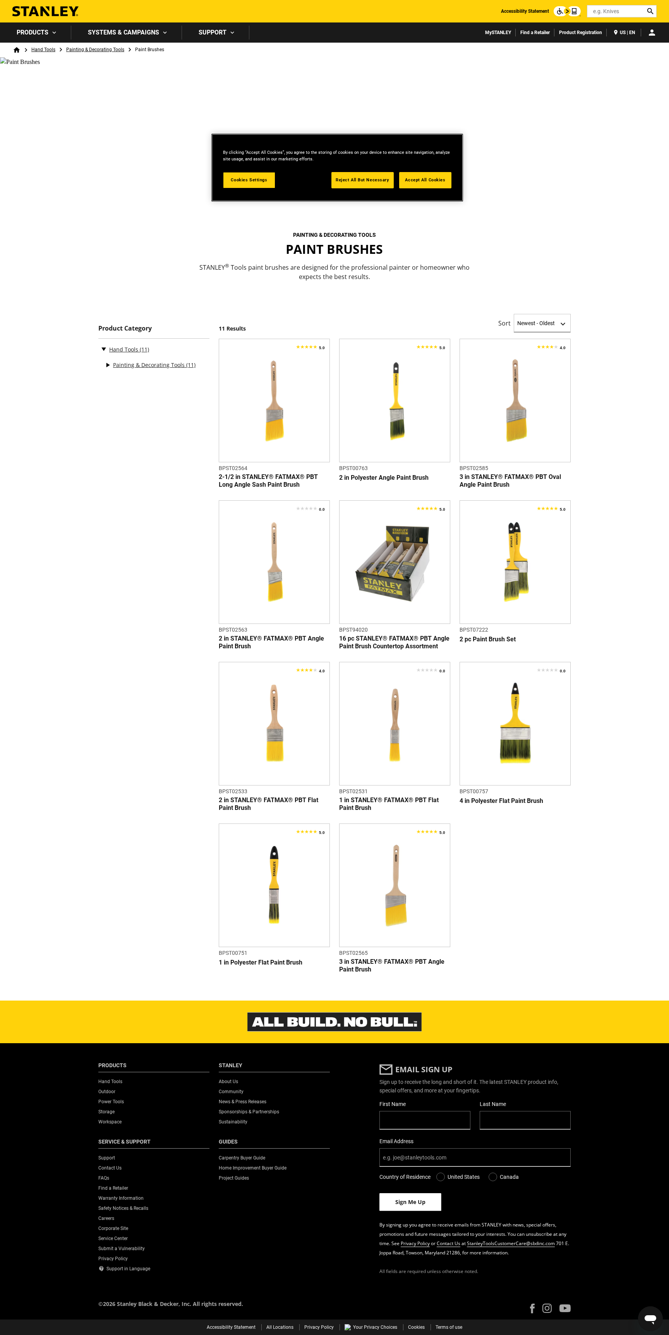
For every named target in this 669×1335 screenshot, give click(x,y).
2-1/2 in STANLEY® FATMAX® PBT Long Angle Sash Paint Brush (268, 480)
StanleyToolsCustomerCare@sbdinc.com (511, 1243)
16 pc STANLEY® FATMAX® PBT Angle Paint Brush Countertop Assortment (394, 642)
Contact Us (448, 1243)
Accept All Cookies (425, 180)
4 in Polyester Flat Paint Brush (501, 800)
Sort (504, 323)
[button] (532, 1308)
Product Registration (580, 32)
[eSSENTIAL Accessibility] (567, 11)
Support (212, 32)
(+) (108, 365)
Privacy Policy (415, 1243)
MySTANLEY (498, 32)
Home (17, 50)
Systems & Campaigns (123, 32)
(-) (104, 349)
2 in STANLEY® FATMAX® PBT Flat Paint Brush (268, 803)
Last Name (493, 1104)
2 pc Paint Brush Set (488, 639)
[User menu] (652, 33)
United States (464, 1177)
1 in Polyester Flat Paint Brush (260, 962)
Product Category (125, 328)
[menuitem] (35, 32)
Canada (509, 1177)
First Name (392, 1104)
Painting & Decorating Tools (95, 49)
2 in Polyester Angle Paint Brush (384, 477)
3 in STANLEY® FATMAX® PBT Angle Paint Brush (391, 965)
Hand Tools (43, 49)
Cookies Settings (249, 180)
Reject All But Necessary (362, 180)
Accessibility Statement (525, 11)
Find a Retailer (535, 32)
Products (32, 32)
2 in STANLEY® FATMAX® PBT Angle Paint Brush (271, 642)
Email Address (396, 1141)
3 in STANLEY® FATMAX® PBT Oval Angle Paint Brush (510, 480)
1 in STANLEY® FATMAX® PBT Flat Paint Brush (389, 803)
